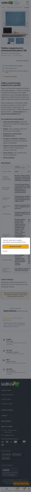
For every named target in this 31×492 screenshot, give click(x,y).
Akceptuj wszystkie (15, 246)
